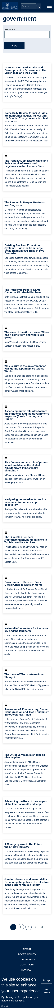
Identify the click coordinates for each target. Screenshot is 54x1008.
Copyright (27, 964)
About (27, 949)
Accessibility (27, 954)
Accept (46, 980)
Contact (27, 969)
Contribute (27, 959)
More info (5, 1006)
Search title (9, 29)
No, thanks (46, 991)
